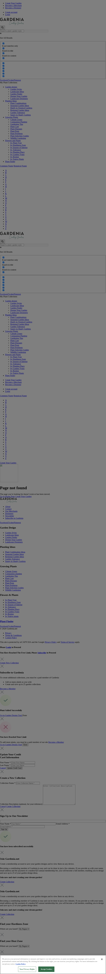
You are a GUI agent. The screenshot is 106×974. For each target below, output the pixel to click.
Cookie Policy (21, 964)
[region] (53, 964)
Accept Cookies (46, 969)
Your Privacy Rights (27, 969)
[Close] (102, 959)
